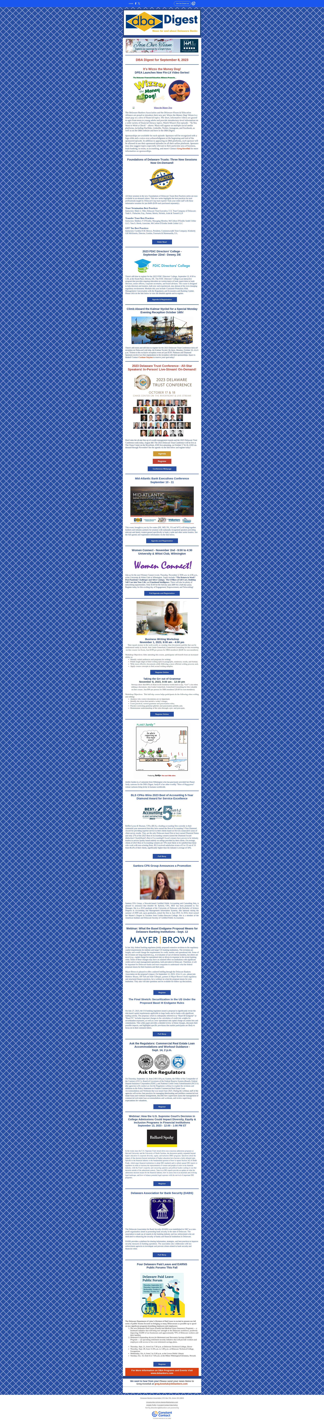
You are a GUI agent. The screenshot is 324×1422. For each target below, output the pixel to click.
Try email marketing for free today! (162, 1418)
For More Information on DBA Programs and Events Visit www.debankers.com (162, 1371)
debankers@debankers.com (160, 1408)
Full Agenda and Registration (162, 593)
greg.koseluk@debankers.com (171, 1384)
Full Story (162, 856)
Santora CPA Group (133, 903)
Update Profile (151, 1405)
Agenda (162, 454)
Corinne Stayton (146, 357)
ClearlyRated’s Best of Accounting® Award (152, 838)
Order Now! (162, 242)
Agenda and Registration (162, 541)
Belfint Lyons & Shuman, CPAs (138, 826)
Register (162, 461)
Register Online (162, 672)
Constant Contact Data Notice (167, 1405)
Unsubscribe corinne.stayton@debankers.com (162, 1402)
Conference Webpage (162, 469)
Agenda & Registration (162, 299)
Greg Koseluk (183, 148)
